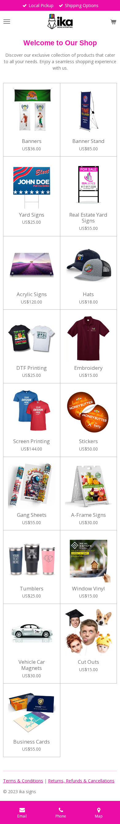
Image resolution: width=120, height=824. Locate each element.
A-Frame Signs (88, 515)
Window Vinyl (88, 588)
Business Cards (31, 742)
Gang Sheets (31, 515)
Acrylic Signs (32, 294)
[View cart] (113, 21)
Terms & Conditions (23, 781)
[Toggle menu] (7, 21)
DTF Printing (31, 368)
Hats (88, 294)
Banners (32, 141)
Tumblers (31, 588)
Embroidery (88, 368)
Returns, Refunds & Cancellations (81, 781)
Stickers (88, 441)
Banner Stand (88, 141)
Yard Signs (31, 215)
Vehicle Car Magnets (31, 665)
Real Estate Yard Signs (88, 218)
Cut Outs (88, 662)
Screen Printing (31, 441)
